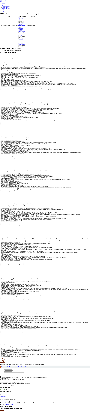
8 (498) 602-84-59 (20, 29)
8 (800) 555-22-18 (20, 42)
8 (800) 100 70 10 (3, 396)
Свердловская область (5, 9)
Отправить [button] (2, 410)
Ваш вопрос (2, 376)
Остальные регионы (5, 10)
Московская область (5, 4)
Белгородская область (5, 7)
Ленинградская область (6, 5)
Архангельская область (6, 6)
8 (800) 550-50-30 (20, 17)
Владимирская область (6, 8)
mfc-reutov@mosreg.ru (21, 25)
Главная (3, 3)
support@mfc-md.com (9, 404)
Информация (4, 11)
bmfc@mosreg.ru (20, 24)
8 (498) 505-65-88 (20, 18)
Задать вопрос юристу (4, 378)
